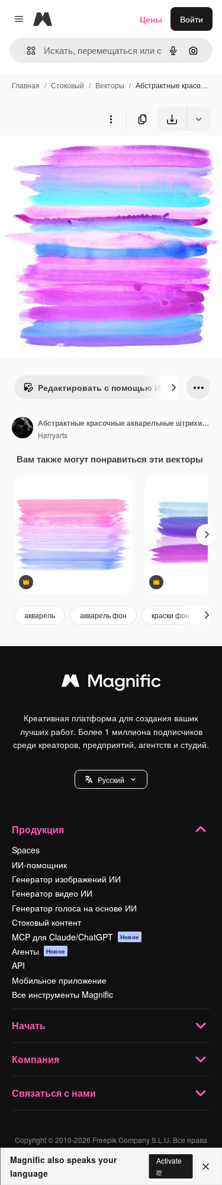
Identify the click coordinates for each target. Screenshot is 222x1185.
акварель (39, 615)
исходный (79, 158)
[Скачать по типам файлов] (198, 119)
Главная (26, 85)
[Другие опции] (111, 119)
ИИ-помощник (39, 865)
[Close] (206, 1167)
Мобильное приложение (59, 980)
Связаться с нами (54, 1093)
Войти (191, 19)
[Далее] (173, 387)
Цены (151, 19)
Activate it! (169, 1166)
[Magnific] (111, 683)
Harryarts (52, 435)
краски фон (170, 615)
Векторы (109, 85)
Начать (29, 1025)
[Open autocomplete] (26, 50)
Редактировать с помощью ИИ (102, 387)
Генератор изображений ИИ (66, 879)
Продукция (38, 829)
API (18, 965)
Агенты (38, 951)
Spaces (26, 850)
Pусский (111, 780)
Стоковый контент (46, 922)
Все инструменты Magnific (62, 994)
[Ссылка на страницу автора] (22, 429)
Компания (35, 1059)
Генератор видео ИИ (52, 893)
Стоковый (67, 85)
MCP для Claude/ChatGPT (75, 937)
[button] (111, 779)
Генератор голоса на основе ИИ (74, 908)
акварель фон (103, 615)
